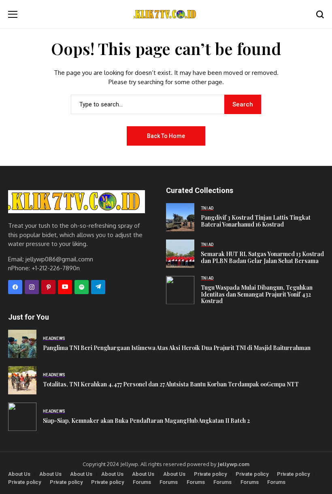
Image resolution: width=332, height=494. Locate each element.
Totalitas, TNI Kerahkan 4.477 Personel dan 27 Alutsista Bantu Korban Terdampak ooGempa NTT (171, 384)
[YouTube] (65, 287)
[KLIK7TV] (76, 201)
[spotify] (81, 287)
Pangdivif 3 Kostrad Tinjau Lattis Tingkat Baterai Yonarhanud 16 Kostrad (256, 221)
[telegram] (98, 287)
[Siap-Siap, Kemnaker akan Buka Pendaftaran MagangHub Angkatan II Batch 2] (22, 417)
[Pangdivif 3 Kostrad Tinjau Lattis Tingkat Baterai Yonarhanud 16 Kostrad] (180, 217)
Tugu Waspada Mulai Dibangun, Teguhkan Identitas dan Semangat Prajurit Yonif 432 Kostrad (257, 294)
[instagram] (32, 287)
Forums (142, 482)
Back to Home (166, 136)
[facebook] (15, 287)
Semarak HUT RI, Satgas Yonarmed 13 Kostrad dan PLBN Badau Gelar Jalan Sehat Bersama (262, 257)
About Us (19, 474)
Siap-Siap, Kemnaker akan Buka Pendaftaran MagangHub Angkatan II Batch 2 (146, 420)
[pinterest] (48, 287)
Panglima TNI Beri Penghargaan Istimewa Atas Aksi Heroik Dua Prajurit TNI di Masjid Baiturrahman (177, 348)
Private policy (210, 474)
